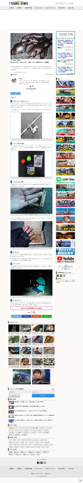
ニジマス (31, 442)
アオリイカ (16, 444)
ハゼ (51, 444)
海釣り (18, 93)
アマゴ (37, 442)
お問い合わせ (47, 473)
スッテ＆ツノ (33, 432)
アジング (11, 430)
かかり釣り (46, 432)
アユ (26, 442)
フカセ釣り (11, 432)
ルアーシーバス (19, 430)
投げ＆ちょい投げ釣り (14, 434)
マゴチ (10, 447)
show (14, 97)
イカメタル (26, 432)
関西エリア (11, 454)
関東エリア (23, 452)
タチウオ (47, 442)
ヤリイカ (22, 447)
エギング (42, 428)
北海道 (10, 452)
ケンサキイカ (43, 440)
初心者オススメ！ (13, 428)
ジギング (46, 430)
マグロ (27, 447)
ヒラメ (10, 444)
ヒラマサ (28, 440)
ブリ (19, 440)
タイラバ (26, 430)
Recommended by (49, 385)
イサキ (23, 440)
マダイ (14, 440)
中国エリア (19, 454)
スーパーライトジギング (36, 430)
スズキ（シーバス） (14, 442)
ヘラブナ (38, 447)
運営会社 (32, 473)
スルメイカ (35, 440)
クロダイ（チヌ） (38, 444)
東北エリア (16, 452)
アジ (10, 440)
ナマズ (22, 442)
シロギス (46, 444)
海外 (38, 454)
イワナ (41, 442)
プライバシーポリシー (39, 473)
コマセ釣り (19, 432)
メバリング (49, 428)
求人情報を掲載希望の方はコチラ (65, 35)
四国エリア (26, 454)
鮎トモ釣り (36, 428)
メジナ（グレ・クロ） (26, 444)
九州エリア (33, 454)
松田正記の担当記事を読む (31, 88)
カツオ (32, 447)
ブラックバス (45, 447)
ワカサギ (16, 447)
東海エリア (46, 452)
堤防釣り (13, 93)
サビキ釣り (24, 434)
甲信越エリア (31, 452)
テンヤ (40, 432)
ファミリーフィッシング (25, 428)
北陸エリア (39, 452)
